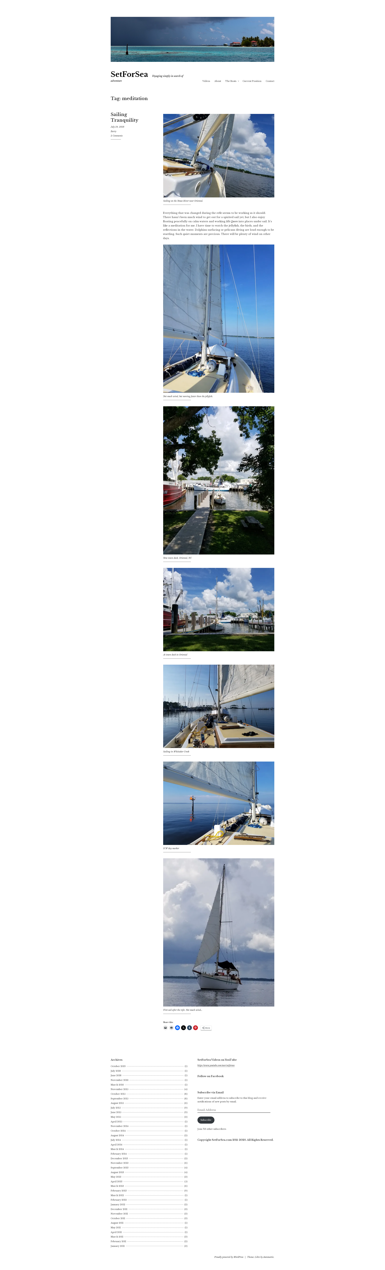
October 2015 (118, 1094)
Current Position (252, 81)
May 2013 (116, 1177)
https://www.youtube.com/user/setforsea (216, 1065)
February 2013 (119, 1190)
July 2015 (116, 1107)
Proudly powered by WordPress (228, 1257)
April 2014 (116, 1144)
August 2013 (117, 1172)
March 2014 (117, 1149)
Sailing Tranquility (124, 117)
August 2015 (117, 1103)
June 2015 (116, 1112)
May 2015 (116, 1117)
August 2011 (117, 1223)
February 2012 (119, 1200)
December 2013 (119, 1158)
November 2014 (119, 1126)
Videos (206, 81)
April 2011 (116, 1232)
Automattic (268, 1257)
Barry (113, 131)
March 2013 (117, 1186)
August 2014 (117, 1135)
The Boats (230, 81)
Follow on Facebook (210, 1076)
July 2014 (116, 1140)
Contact (270, 81)
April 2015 (116, 1121)
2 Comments (117, 135)
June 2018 (116, 1075)
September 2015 (119, 1098)
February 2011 (118, 1241)
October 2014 (118, 1130)
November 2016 (119, 1080)
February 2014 (119, 1153)
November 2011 (119, 1213)
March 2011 (117, 1236)
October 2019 (118, 1066)
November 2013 (119, 1163)
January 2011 (118, 1246)
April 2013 (116, 1181)
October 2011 (118, 1218)
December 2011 (119, 1209)
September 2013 (119, 1167)
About (217, 81)
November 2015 (119, 1089)
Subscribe (205, 1120)
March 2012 (117, 1195)
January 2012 (118, 1204)
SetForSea (129, 74)
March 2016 (117, 1084)
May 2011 (116, 1227)
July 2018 (116, 1071)
